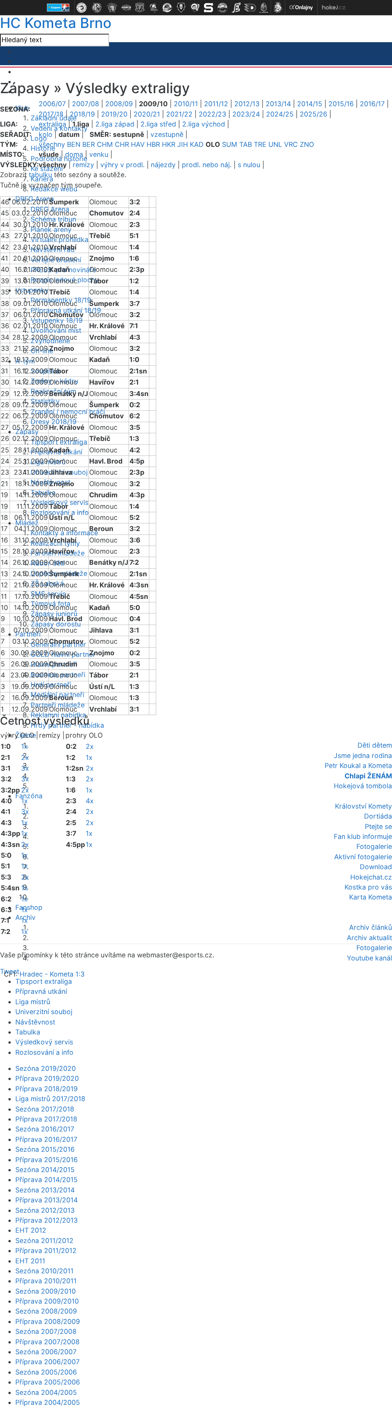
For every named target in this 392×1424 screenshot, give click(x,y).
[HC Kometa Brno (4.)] (126, 7)
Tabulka (27, 1032)
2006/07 (52, 104)
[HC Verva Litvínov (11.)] (222, 7)
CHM (105, 144)
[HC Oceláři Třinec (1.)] (81, 7)
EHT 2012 (30, 1230)
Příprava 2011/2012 (46, 1250)
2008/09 (119, 104)
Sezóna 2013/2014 (45, 1190)
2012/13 (247, 104)
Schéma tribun (53, 219)
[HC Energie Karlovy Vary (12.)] (236, 7)
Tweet (9, 971)
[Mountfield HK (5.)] (140, 7)
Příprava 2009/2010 (47, 1301)
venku (98, 154)
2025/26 (313, 114)
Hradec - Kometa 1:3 (52, 974)
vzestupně (166, 134)
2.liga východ (203, 124)
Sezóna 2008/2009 (46, 1311)
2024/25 (280, 114)
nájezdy (163, 165)
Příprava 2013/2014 (46, 1200)
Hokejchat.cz (371, 877)
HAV (138, 144)
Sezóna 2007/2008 (46, 1331)
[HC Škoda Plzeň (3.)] (112, 7)
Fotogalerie (374, 846)
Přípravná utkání (41, 991)
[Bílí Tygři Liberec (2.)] (96, 7)
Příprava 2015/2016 (46, 1160)
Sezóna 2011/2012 (44, 1241)
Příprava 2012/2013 (46, 1220)
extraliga (52, 124)
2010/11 (186, 104)
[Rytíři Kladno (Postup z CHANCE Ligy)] (264, 7)
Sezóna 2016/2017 (44, 1129)
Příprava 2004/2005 (47, 1402)
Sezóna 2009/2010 (45, 1291)
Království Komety (363, 806)
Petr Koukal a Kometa (358, 765)
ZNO (307, 144)
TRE (260, 144)
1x (24, 746)
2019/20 (114, 114)
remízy (83, 165)
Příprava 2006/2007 (47, 1362)
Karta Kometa (370, 897)
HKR (168, 144)
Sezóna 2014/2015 (45, 1170)
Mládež (27, 523)
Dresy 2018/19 (54, 422)
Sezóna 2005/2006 (46, 1372)
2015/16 (341, 104)
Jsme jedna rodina (363, 755)
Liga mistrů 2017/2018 (50, 1099)
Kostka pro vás (368, 887)
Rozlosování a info (44, 1052)
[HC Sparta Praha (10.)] (209, 7)
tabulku (40, 175)
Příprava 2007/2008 (47, 1342)
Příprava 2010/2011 (46, 1281)
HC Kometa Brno (55, 22)
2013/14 (278, 104)
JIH (182, 144)
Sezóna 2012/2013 (45, 1210)
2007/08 (85, 104)
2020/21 (147, 114)
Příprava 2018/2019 (46, 1089)
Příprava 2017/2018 (46, 1119)
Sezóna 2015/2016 (45, 1149)
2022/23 (212, 114)
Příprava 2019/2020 (47, 1078)
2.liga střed (158, 124)
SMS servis (48, 594)
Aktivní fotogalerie (363, 857)
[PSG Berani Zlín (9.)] (195, 7)
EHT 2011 (30, 1261)
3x (25, 768)
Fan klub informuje (363, 836)
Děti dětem (375, 745)
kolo (45, 134)
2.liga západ (114, 124)
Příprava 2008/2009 (47, 1321)
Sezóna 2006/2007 (46, 1352)
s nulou (249, 165)
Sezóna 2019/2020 (45, 1068)
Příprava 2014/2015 (46, 1180)
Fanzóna (28, 796)
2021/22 (179, 114)
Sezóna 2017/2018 (44, 1109)
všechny (52, 144)
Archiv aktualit (369, 938)
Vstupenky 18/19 (57, 320)
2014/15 (309, 104)
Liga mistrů (48, 462)
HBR (153, 144)
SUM (229, 144)
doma (74, 154)
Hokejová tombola (363, 786)
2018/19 (82, 114)
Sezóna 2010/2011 (44, 1271)
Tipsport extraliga (43, 981)
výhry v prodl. (122, 165)
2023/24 (246, 114)
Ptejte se (378, 826)
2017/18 (51, 114)
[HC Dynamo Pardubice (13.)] (250, 7)
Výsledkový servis (44, 1042)
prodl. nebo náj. (207, 165)
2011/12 (216, 104)
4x (90, 801)
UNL (275, 144)
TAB (245, 144)
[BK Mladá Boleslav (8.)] (181, 7)
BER (88, 144)
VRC (291, 144)
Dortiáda (378, 816)
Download (376, 867)
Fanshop (28, 907)
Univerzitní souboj (43, 1012)
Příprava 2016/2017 (46, 1139)
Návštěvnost (35, 1022)
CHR (122, 144)
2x (25, 757)
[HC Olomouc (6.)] (153, 7)
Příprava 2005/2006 (47, 1382)
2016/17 (372, 104)
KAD (197, 144)
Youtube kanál (369, 958)
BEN (73, 144)
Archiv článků (370, 927)
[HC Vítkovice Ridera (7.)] (167, 7)
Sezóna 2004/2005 (46, 1392)
